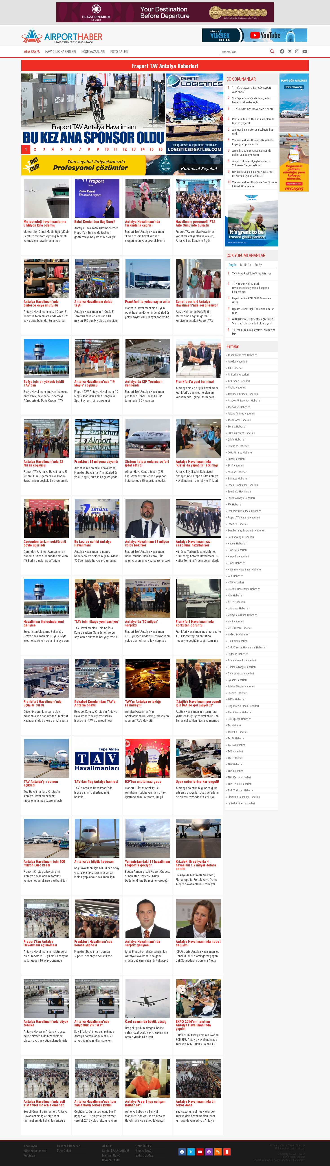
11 (116, 149)
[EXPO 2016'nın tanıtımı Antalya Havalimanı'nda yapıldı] (198, 1019)
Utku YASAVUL (111, 1160)
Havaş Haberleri (236, 563)
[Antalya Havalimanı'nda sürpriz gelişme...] (147, 939)
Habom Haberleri (237, 543)
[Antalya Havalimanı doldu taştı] (96, 299)
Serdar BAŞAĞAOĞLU (115, 1151)
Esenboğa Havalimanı (239, 491)
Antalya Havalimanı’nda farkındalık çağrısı (142, 223)
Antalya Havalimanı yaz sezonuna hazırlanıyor (193, 543)
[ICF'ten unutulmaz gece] (147, 779)
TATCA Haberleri (237, 745)
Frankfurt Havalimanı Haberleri (245, 511)
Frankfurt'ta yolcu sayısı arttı (147, 302)
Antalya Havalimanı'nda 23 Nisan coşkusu (43, 463)
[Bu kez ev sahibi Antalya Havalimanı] (96, 539)
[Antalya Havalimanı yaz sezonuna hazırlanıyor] (198, 539)
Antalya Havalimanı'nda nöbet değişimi (198, 943)
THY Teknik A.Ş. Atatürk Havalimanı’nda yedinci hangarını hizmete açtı (251, 288)
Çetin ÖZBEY (143, 1146)
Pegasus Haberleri (238, 654)
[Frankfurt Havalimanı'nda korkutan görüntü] (198, 619)
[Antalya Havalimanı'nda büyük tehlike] (46, 1019)
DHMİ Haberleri (236, 459)
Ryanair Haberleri (237, 680)
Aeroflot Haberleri (237, 361)
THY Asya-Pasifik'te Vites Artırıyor (251, 273)
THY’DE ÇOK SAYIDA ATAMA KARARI (252, 108)
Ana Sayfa (30, 1146)
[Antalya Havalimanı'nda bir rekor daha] (198, 1099)
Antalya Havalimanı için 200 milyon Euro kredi (44, 863)
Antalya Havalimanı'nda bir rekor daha (196, 1103)
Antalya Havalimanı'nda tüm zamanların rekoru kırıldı (95, 1103)
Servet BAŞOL (144, 1151)
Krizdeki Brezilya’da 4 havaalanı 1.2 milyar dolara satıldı (196, 865)
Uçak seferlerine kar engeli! (197, 781)
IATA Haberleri (235, 576)
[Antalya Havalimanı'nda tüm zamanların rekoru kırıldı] (96, 1099)
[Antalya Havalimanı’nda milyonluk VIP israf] (96, 1019)
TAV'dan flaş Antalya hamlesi (96, 781)
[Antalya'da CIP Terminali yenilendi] (147, 379)
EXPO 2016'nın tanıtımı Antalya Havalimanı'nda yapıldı (193, 1025)
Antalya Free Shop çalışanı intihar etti (145, 1103)
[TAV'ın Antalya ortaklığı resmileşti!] (147, 699)
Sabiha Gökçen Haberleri (241, 686)
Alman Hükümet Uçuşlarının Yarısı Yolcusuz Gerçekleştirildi (251, 163)
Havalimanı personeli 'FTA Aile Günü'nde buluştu (196, 223)
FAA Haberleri (235, 504)
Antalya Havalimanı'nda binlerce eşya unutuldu (41, 303)
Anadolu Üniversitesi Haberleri (244, 400)
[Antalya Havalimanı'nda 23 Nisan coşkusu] (46, 459)
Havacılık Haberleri (238, 556)
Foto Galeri (64, 1151)
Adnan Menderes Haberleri (242, 355)
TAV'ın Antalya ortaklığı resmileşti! (143, 703)
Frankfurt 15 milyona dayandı (96, 462)
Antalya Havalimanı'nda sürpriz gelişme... (142, 943)
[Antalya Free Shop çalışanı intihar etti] (147, 1099)
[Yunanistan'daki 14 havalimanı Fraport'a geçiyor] (147, 859)
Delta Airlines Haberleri (240, 452)
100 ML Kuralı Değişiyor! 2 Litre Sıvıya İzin (253, 332)
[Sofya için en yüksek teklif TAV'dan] (46, 379)
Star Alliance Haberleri (240, 712)
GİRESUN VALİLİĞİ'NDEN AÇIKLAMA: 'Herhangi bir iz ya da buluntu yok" (253, 321)
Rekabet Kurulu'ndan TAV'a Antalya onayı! (94, 703)
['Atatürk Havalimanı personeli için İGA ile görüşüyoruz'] (198, 699)
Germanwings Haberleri (241, 537)
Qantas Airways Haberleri (242, 667)
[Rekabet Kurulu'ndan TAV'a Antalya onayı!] (96, 699)
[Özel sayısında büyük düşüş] (147, 1019)
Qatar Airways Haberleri (241, 673)
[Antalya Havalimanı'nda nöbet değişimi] (198, 939)
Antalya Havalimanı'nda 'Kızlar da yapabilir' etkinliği (197, 463)
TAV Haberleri (235, 751)
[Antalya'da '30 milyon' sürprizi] (147, 619)
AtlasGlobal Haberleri (239, 420)
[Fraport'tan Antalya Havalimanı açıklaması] (46, 939)
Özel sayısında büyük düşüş (145, 1021)
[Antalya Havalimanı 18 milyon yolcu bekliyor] (147, 539)
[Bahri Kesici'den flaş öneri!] (96, 219)
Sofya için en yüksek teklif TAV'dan (44, 383)
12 (125, 149)
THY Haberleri (236, 771)
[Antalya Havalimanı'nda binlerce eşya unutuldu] (46, 299)
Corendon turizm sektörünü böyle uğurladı (45, 543)
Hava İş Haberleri (237, 550)
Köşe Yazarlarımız (35, 1151)
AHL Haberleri (235, 368)
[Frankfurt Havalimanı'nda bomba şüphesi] (96, 939)
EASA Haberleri (236, 465)
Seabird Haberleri (237, 693)
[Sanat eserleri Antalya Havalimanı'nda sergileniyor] (198, 299)
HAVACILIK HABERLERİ (60, 52)
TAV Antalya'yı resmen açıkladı (41, 783)
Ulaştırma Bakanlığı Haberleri (244, 797)
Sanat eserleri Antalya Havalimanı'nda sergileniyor (197, 303)
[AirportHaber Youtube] (305, 51)
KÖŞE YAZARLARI (93, 52)
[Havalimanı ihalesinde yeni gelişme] (46, 619)
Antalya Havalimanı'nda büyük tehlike (46, 1023)
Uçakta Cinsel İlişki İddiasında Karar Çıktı (253, 311)
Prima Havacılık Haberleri (242, 660)
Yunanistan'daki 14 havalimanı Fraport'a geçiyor (147, 863)
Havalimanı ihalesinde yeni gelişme (44, 623)
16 (160, 149)
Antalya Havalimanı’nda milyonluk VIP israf (91, 1023)
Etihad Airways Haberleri (241, 498)
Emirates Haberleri (238, 478)
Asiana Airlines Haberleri (241, 413)
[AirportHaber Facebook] (282, 51)
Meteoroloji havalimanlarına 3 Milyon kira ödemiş (45, 223)
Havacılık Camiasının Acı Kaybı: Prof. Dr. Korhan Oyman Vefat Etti (253, 173)
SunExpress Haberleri (239, 719)
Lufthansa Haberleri (238, 608)
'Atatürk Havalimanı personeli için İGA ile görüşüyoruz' (198, 703)
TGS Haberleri (235, 758)
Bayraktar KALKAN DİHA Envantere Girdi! (251, 300)
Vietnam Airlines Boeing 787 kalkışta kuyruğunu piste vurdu (253, 142)
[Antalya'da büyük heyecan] (96, 859)
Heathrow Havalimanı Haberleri (245, 569)
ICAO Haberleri (236, 582)
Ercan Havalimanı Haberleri (243, 485)
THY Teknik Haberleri (240, 784)
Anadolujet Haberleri (239, 407)
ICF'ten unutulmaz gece (143, 781)
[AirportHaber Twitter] (290, 51)
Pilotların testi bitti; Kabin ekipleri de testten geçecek (253, 121)
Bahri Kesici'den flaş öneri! (94, 222)
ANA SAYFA (32, 52)
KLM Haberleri (235, 595)
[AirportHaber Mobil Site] (227, 1151)
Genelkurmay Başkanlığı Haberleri (246, 530)
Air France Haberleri (239, 381)
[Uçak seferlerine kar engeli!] (198, 779)
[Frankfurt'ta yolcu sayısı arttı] (147, 299)
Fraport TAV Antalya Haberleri (244, 517)
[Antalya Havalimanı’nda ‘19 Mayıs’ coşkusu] (96, 379)
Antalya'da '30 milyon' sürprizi (141, 623)
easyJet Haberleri (237, 472)
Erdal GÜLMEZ (144, 1155)
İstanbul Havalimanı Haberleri (244, 589)
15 (152, 149)
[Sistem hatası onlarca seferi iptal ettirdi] (147, 459)
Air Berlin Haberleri (238, 374)
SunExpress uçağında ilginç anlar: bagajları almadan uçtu (251, 100)
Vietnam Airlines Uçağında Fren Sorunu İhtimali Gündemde (254, 184)
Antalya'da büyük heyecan (94, 861)
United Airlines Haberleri (241, 803)
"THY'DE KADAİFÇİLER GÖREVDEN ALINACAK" (251, 89)
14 (143, 149)
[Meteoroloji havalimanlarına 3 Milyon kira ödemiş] (46, 219)
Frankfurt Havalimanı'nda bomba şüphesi (93, 943)
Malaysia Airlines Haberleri (242, 615)
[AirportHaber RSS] (218, 1151)
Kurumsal (29, 1155)
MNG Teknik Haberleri (240, 628)
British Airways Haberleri (241, 433)
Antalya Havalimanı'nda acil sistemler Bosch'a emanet (44, 1103)
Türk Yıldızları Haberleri (241, 790)
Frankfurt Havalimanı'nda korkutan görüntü (195, 623)
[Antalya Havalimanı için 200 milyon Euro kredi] (46, 859)
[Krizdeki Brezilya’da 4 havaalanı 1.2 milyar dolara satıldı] (198, 859)
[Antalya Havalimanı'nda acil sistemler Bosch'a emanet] (46, 1099)
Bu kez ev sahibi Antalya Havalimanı (92, 543)
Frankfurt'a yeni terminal (195, 382)
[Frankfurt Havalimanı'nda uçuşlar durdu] (46, 699)
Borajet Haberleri (237, 426)
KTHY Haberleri (236, 602)
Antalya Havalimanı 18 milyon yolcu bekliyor (147, 543)
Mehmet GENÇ (111, 1155)
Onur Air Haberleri (238, 641)
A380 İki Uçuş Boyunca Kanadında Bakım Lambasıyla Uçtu (251, 152)
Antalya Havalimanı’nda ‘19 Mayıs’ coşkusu (94, 383)
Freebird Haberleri (238, 524)
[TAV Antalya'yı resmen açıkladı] (46, 779)
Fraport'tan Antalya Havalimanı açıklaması (40, 943)
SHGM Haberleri (236, 699)
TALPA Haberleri (236, 738)
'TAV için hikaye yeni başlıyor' (96, 622)
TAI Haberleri (235, 725)
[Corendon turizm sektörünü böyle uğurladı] (46, 539)
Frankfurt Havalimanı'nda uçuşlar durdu (43, 703)
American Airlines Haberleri (243, 394)
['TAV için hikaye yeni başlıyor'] (96, 619)
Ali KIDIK (107, 1146)
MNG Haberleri (236, 621)
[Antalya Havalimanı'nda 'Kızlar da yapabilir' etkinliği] (198, 459)
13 (134, 149)
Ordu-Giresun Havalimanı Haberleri (247, 647)
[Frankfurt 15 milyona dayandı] (96, 459)
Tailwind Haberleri (238, 732)
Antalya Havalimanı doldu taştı (93, 303)
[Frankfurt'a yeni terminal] (198, 379)
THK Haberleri (235, 764)
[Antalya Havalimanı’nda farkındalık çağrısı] (147, 219)
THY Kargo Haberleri (239, 777)
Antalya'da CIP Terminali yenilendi (143, 383)
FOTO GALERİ (119, 52)
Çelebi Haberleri (236, 439)
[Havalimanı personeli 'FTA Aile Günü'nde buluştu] (198, 219)
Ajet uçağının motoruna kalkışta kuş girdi (252, 131)
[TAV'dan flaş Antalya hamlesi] (96, 779)
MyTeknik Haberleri (238, 634)
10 (107, 149)
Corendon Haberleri (238, 446)
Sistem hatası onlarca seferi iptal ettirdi (147, 463)
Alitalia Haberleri (237, 387)
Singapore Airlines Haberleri (243, 706)
